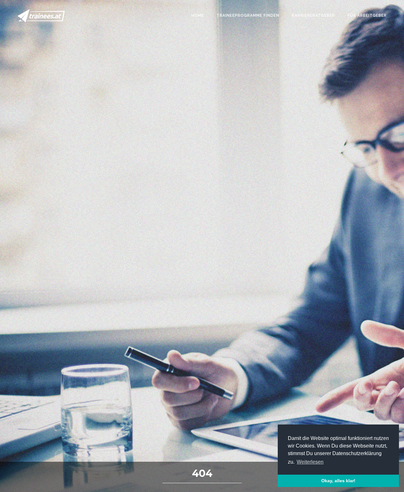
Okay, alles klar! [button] (338, 480)
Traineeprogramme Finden (248, 15)
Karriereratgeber (313, 15)
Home (197, 15)
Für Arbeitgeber (367, 15)
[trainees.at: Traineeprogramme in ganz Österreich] (41, 16)
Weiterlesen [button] (310, 462)
